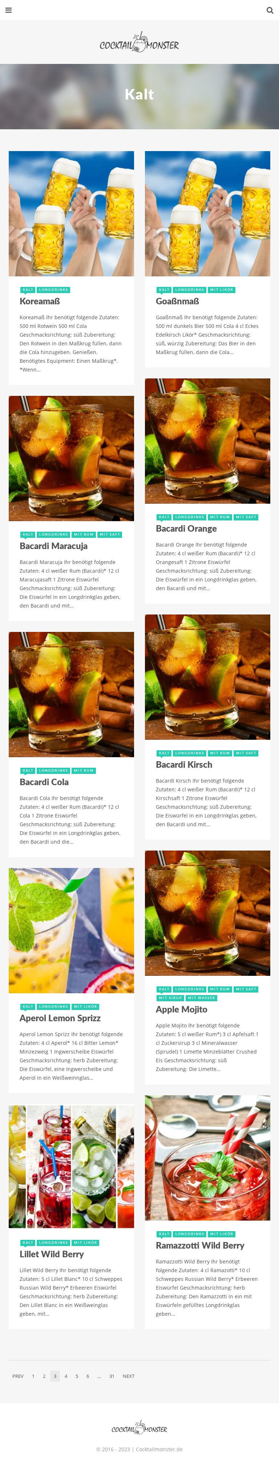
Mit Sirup (170, 998)
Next (128, 1376)
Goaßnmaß (177, 301)
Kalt (28, 290)
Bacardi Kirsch (184, 765)
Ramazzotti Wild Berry (200, 1246)
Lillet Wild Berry (52, 1254)
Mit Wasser (201, 998)
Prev (18, 1376)
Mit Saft (246, 517)
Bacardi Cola (44, 782)
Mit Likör (222, 290)
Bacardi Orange (186, 529)
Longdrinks (53, 290)
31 (111, 1376)
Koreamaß (40, 301)
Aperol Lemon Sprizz (60, 1018)
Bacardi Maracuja (54, 546)
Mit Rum (220, 517)
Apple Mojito (181, 1010)
